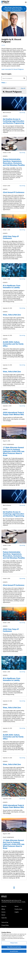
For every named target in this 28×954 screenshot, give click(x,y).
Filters (3, 82)
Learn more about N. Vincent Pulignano (12, 69)
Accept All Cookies (14, 951)
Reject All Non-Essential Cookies (14, 947)
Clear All (23, 88)
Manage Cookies (14, 942)
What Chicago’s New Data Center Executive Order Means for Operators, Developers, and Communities (13, 9)
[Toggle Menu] (26, 2)
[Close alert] (24, 8)
